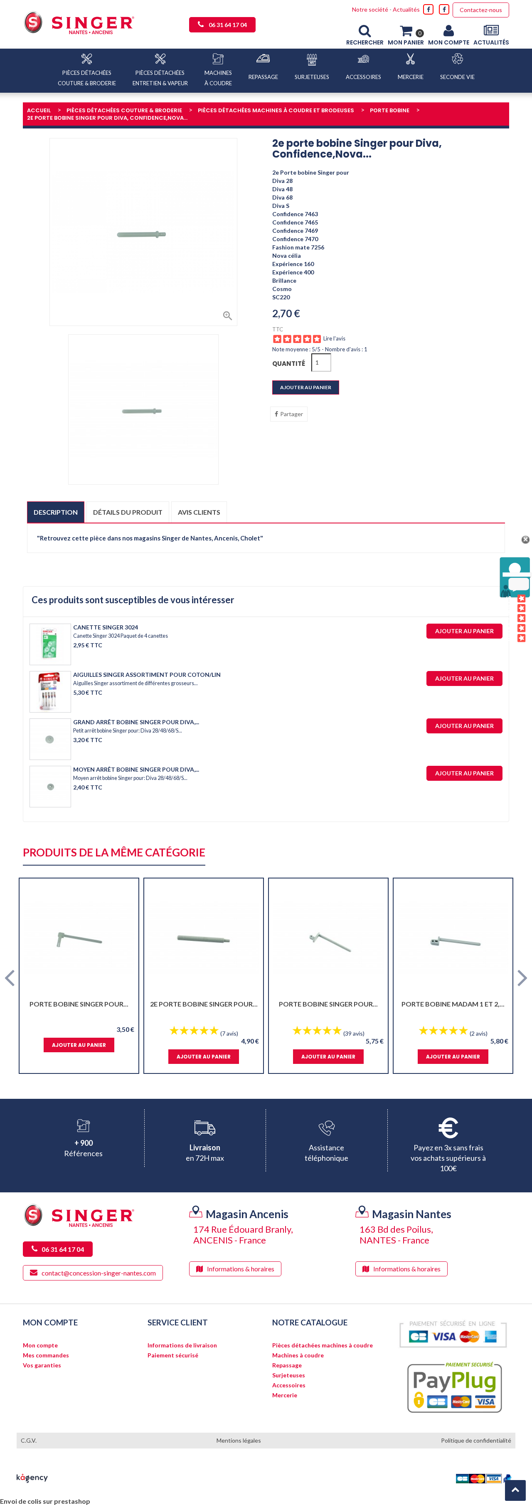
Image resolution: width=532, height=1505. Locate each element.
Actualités (406, 9)
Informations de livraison (182, 1345)
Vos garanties (42, 1365)
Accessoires (288, 1385)
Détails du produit (128, 512)
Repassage (287, 1365)
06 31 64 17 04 (228, 24)
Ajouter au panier (305, 387)
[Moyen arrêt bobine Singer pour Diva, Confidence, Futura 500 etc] (50, 786)
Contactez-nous (481, 9)
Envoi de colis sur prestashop (45, 1501)
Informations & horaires (240, 1269)
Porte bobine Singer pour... (79, 1004)
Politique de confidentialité (476, 1440)
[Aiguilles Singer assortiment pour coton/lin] (50, 692)
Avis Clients (508, 618)
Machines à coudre (298, 1355)
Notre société (370, 9)
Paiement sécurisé (173, 1355)
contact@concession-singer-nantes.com (99, 1273)
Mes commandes (46, 1355)
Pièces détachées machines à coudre (322, 1345)
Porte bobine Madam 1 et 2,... (453, 1004)
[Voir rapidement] (125, 938)
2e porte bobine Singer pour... (204, 1004)
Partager (291, 413)
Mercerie (284, 1395)
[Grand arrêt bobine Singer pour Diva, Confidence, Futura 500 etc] (50, 739)
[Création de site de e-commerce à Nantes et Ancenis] (32, 1477)
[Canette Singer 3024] (50, 644)
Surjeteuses (288, 1375)
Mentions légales (239, 1440)
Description (56, 512)
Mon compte (40, 1345)
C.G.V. (29, 1440)
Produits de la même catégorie (114, 853)
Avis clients (199, 512)
